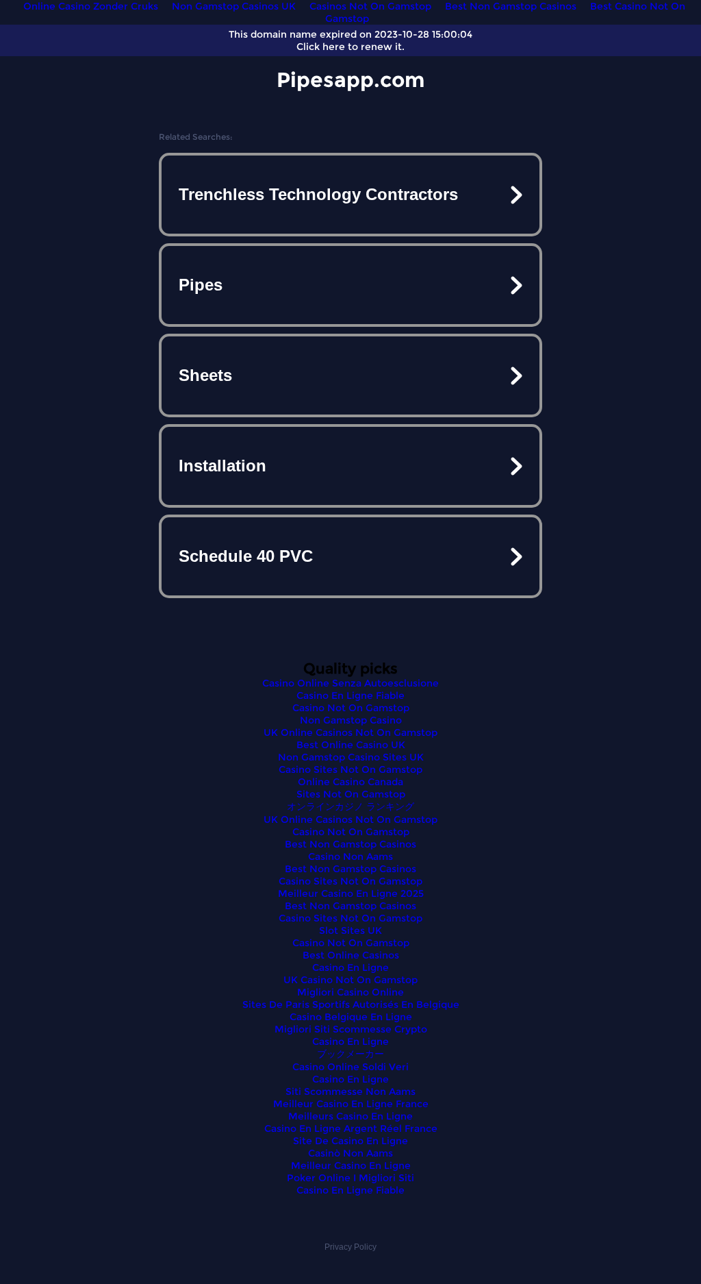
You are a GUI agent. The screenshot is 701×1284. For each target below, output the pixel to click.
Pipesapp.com (350, 79)
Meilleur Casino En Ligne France (351, 1104)
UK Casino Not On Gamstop (350, 980)
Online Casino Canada (350, 782)
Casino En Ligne (350, 967)
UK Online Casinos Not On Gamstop (350, 732)
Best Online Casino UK (350, 745)
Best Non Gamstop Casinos (350, 844)
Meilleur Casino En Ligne (351, 1165)
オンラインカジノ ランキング (350, 806)
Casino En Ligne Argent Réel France (350, 1128)
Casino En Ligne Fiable (350, 695)
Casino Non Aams (350, 856)
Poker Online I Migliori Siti (350, 1178)
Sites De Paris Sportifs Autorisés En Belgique (350, 1004)
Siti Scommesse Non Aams (350, 1091)
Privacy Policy (350, 1247)
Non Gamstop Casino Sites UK (351, 757)
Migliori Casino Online (350, 992)
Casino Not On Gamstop (350, 708)
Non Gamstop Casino (351, 720)
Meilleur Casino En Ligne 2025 (351, 893)
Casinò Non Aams (350, 1153)
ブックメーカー (350, 1054)
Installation (222, 465)
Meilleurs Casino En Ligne (350, 1116)
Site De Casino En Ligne (350, 1141)
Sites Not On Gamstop (350, 794)
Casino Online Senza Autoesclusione (350, 683)
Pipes (200, 284)
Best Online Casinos (351, 955)
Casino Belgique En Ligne (351, 1017)
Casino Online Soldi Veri (350, 1067)
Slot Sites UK (350, 930)
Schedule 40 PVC (246, 556)
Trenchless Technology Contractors (318, 194)
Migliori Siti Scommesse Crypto (351, 1029)
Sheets (205, 375)
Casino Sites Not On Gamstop (350, 769)
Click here (320, 46)
